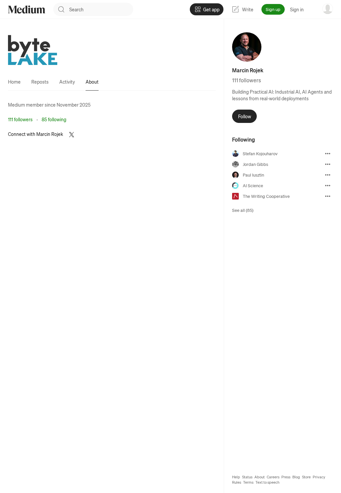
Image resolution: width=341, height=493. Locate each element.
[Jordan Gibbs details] (327, 164)
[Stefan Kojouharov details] (327, 153)
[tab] (14, 81)
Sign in (297, 9)
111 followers (20, 119)
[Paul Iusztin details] (327, 175)
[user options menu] (327, 8)
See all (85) (242, 210)
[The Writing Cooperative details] (327, 196)
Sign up (273, 9)
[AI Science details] (327, 185)
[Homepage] (26, 9)
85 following (54, 119)
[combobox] (101, 9)
